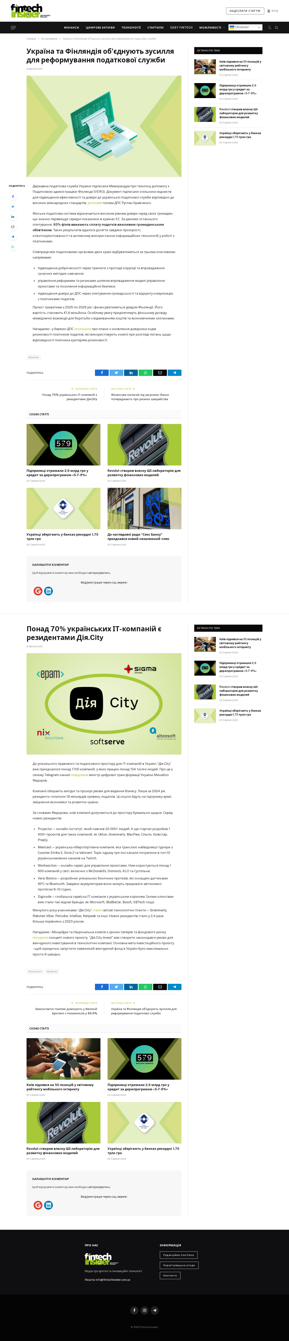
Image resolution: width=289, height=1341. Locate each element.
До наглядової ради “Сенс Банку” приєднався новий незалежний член (138, 537)
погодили (40, 937)
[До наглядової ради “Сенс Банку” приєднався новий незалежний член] (144, 509)
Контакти (170, 1275)
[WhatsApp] (13, 247)
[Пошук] (276, 27)
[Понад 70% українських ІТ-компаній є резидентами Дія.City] (104, 704)
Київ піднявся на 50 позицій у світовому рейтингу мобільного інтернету (240, 65)
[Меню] (13, 27)
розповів (95, 203)
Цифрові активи (100, 27)
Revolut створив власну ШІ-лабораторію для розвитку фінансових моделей (144, 473)
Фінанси (71, 27)
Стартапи (155, 27)
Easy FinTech (181, 27)
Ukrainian (241, 27)
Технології (131, 27)
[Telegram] (13, 237)
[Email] (13, 227)
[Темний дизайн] (269, 27)
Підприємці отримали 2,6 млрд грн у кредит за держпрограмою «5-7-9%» (57, 473)
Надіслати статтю (245, 10)
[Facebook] (13, 196)
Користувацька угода (179, 1265)
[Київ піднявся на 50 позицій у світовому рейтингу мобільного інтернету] (205, 66)
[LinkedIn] (13, 217)
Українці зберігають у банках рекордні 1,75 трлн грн (62, 537)
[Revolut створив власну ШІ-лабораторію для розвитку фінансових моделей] (144, 445)
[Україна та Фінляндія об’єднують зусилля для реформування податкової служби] (104, 126)
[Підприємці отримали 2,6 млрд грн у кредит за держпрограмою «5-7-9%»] (63, 445)
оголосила (82, 329)
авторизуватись (99, 572)
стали (97, 910)
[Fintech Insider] (30, 11)
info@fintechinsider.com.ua (113, 1279)
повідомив (79, 775)
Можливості (210, 27)
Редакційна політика (178, 1255)
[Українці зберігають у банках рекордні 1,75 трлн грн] (63, 509)
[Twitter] (13, 207)
